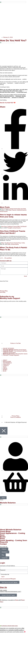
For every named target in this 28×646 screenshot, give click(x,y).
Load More (9, 258)
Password (2, 570)
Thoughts (9, 228)
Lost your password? (5, 578)
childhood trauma (21, 210)
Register (13, 578)
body (9, 244)
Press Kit (4, 542)
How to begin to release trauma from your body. (13, 216)
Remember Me (5, 574)
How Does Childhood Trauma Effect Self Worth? (12, 232)
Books (2, 537)
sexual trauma (3, 211)
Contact (3, 544)
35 (5, 258)
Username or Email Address (7, 565)
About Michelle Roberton (10, 530)
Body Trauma (12, 210)
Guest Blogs (5, 531)
